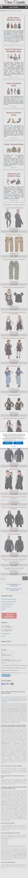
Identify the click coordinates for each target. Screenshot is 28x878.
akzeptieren (8, 443)
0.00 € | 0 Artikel (13, 7)
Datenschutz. (21, 440)
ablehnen (18, 443)
